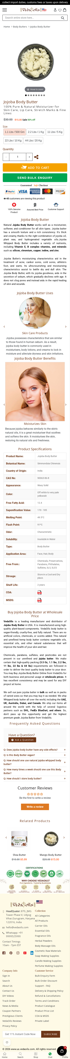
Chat (50, 1057)
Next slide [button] (64, 837)
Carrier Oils (41, 925)
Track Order (8, 1000)
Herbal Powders (43, 940)
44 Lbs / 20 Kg (33, 140)
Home (7, 26)
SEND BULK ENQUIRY (34, 178)
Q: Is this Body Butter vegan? (19, 755)
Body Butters (20, 26)
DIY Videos (8, 995)
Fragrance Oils (43, 935)
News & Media (10, 1005)
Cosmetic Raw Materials (48, 950)
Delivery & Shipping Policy (49, 990)
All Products (41, 920)
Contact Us (8, 990)
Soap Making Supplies (47, 955)
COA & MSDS (42, 1015)
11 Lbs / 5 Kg (54, 132)
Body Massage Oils (45, 945)
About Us (7, 985)
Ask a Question (24, 739)
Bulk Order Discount (46, 980)
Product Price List (44, 1010)
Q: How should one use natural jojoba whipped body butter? (32, 762)
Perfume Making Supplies (49, 965)
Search (6, 980)
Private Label (42, 1020)
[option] (19, 843)
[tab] (26, 95)
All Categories (42, 915)
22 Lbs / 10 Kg (13, 140)
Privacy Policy (9, 1025)
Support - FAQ (42, 985)
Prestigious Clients (12, 1015)
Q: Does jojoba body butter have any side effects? (30, 749)
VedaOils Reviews (11, 1020)
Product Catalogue (45, 1005)
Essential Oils (42, 930)
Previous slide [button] (6, 837)
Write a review (35, 806)
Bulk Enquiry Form (45, 975)
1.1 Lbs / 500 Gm (14, 132)
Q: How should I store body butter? (23, 778)
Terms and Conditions (47, 1000)
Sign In (6, 975)
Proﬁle (65, 1057)
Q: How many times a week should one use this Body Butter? (32, 771)
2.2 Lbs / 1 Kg (36, 132)
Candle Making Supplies (48, 960)
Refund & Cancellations (48, 995)
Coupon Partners (11, 1010)
